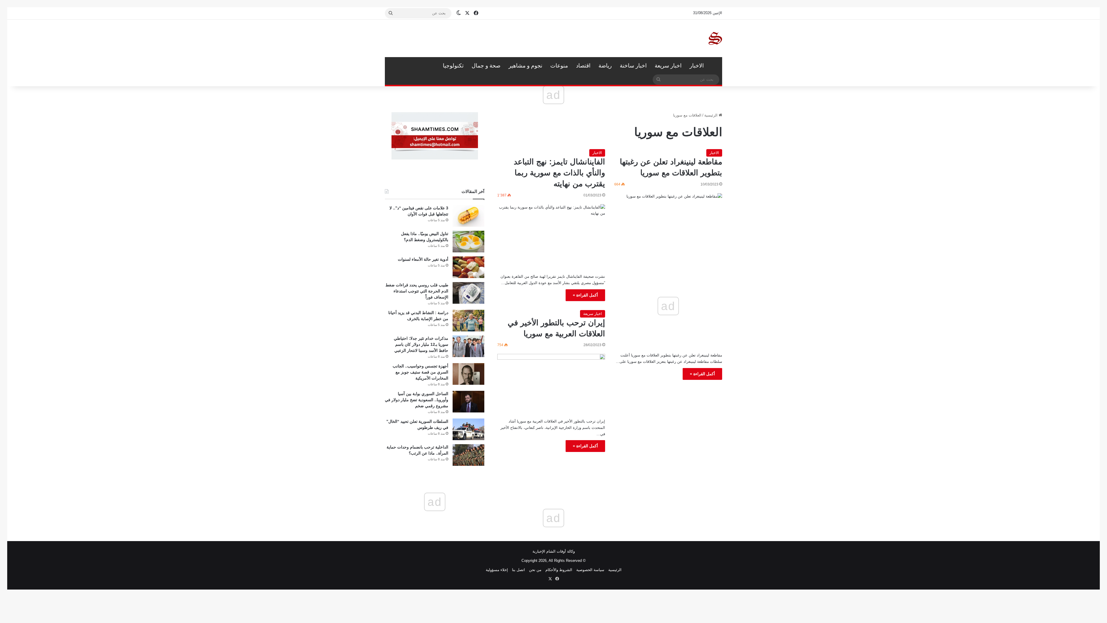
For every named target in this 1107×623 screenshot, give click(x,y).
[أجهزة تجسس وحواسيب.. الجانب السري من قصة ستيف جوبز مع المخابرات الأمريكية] (468, 374)
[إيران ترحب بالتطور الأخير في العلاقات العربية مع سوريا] (551, 384)
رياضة (605, 66)
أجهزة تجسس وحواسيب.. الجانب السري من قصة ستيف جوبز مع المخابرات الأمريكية (420, 372)
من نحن (535, 570)
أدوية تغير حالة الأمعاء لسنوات (423, 259)
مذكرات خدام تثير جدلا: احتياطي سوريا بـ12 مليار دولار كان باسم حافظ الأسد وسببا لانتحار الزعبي (421, 344)
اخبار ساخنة (633, 66)
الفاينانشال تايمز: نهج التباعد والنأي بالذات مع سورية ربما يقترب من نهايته (559, 172)
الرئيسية (715, 65)
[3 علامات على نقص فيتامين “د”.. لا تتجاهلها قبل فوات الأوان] (468, 216)
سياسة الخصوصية (590, 570)
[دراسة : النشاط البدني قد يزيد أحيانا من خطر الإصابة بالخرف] (468, 320)
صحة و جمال (486, 66)
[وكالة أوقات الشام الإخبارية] (715, 38)
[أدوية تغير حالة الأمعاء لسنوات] (468, 267)
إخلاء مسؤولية (497, 570)
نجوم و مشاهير (525, 66)
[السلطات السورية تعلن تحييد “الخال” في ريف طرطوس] (468, 429)
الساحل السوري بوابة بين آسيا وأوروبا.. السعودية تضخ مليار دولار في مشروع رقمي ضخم (416, 399)
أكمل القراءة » (702, 373)
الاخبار (697, 66)
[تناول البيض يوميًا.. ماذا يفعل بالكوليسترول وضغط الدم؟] (468, 241)
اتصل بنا (518, 570)
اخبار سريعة (668, 66)
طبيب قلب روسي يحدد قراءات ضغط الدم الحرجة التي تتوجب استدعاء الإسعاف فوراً (416, 291)
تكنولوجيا (453, 66)
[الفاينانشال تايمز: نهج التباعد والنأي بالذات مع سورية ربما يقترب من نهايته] (551, 236)
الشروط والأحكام (558, 570)
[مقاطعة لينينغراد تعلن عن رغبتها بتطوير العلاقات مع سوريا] (668, 224)
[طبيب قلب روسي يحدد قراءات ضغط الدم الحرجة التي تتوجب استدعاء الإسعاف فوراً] (468, 293)
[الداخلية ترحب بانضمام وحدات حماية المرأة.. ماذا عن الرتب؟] (468, 455)
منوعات (559, 66)
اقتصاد (583, 66)
